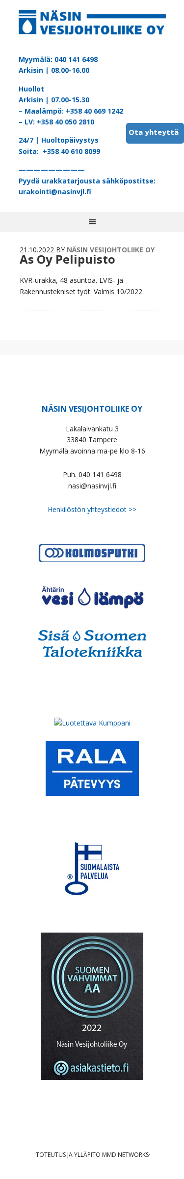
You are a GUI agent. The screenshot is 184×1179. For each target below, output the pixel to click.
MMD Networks (125, 1154)
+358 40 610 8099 (71, 151)
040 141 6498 (76, 59)
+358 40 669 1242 (94, 111)
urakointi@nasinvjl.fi (55, 191)
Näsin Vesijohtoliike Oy (92, 24)
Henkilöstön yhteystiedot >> (92, 509)
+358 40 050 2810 (65, 121)
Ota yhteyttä (154, 132)
